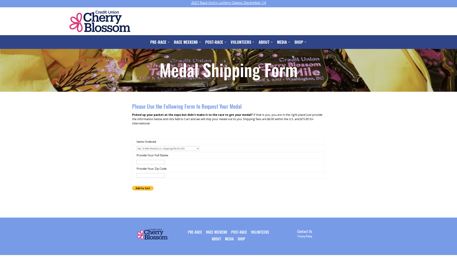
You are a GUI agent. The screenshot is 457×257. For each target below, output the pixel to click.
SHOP (298, 43)
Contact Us (304, 231)
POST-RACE (214, 43)
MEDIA (282, 43)
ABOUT (264, 43)
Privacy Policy (305, 236)
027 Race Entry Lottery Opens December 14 (228, 2)
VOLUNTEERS (241, 43)
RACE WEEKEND (186, 43)
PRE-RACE (158, 43)
